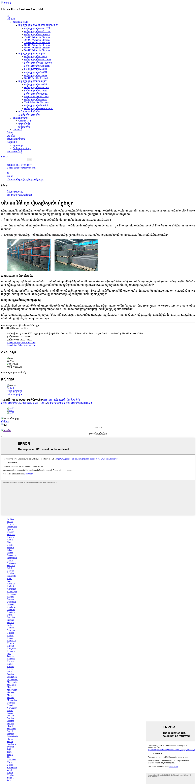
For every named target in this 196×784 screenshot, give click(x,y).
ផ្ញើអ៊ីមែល (5, 421)
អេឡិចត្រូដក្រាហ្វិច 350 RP (35, 90)
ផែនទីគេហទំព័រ (73, 400)
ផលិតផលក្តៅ (59, 400)
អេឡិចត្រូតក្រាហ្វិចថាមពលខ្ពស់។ (32, 53)
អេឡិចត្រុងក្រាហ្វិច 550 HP (35, 75)
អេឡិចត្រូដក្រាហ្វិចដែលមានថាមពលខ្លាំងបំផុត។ (38, 25)
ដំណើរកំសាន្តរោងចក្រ (22, 148)
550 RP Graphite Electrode (36, 102)
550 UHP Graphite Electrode (37, 42)
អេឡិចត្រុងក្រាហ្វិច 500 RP (35, 99)
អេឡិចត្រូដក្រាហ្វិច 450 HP (35, 69)
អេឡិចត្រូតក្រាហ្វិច (20, 22)
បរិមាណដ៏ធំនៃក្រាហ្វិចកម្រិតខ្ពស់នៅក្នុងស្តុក (25, 179)
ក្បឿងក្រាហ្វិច (24, 127)
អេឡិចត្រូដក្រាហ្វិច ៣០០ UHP (37, 28)
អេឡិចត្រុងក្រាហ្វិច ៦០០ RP (36, 105)
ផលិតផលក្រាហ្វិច (20, 118)
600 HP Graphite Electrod (36, 78)
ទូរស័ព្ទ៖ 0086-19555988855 (19, 165)
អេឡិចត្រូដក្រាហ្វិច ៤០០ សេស (37, 66)
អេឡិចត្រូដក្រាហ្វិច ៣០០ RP (36, 87)
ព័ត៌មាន (10, 132)
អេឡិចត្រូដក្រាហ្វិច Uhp (11, 403)
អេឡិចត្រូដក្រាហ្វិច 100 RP (35, 84)
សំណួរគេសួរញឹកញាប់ (16, 139)
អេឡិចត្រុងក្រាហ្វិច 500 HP (35, 72)
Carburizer (17, 129)
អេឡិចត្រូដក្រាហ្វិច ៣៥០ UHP (37, 31)
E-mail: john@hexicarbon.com (21, 345)
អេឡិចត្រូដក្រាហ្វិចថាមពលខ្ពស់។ (78, 403)
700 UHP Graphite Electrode (37, 50)
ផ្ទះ (8, 15)
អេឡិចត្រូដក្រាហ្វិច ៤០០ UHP (37, 34)
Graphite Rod (24, 120)
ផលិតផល (11, 19)
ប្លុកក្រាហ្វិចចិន (24, 123)
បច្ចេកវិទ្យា (11, 136)
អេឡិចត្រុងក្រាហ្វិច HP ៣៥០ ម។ (38, 63)
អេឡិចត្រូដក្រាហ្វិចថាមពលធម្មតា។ (32, 81)
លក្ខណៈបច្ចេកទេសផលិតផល (19, 195)
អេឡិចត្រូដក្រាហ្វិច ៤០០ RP (36, 94)
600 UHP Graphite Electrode (37, 45)
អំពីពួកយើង (12, 142)
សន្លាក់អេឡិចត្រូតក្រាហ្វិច (29, 115)
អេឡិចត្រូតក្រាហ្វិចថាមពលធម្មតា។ (38, 108)
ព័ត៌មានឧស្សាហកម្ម (15, 192)
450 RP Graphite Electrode (36, 96)
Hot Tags (47, 400)
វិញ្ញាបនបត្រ (18, 145)
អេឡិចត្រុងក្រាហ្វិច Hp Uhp (34, 403)
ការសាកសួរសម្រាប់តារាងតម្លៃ (13, 372)
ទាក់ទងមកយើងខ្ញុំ (14, 151)
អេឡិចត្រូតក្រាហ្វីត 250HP (35, 56)
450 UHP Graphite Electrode (37, 37)
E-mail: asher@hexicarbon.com (21, 167)
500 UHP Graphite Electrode (37, 40)
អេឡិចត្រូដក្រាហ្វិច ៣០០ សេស (37, 59)
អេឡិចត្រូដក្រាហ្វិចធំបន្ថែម (29, 111)
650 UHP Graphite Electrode (37, 47)
